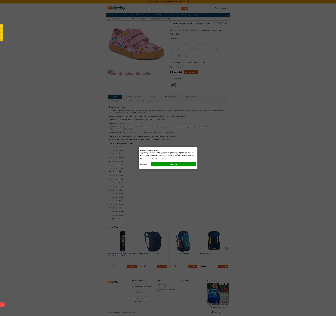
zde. (193, 155)
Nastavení (143, 164)
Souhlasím (173, 164)
